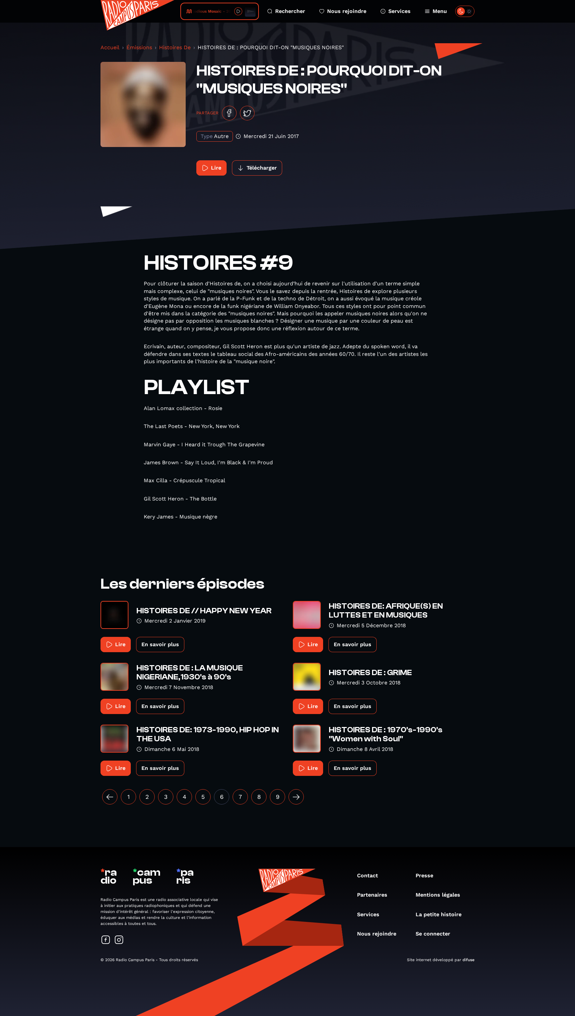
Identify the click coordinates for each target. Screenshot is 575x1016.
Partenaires (372, 895)
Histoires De (175, 47)
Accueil (109, 47)
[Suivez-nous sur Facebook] (105, 940)
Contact (367, 875)
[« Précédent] (109, 797)
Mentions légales (438, 895)
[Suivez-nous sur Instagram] (119, 940)
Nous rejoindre (346, 11)
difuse (469, 959)
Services (399, 11)
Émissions (139, 47)
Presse (424, 875)
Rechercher (290, 11)
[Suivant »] (296, 797)
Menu (440, 11)
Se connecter (433, 934)
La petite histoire (439, 914)
